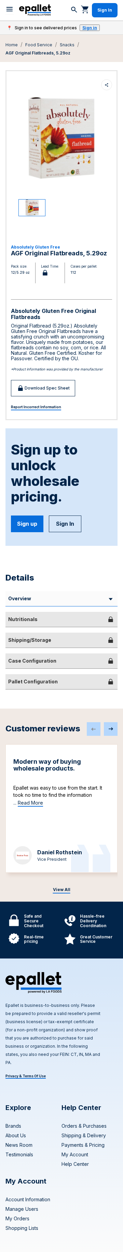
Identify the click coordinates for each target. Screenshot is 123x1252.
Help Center (75, 1164)
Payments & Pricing (83, 1145)
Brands (13, 1126)
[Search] (74, 10)
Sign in (89, 27)
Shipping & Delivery (84, 1135)
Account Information (27, 1199)
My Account (75, 1154)
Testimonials (19, 1154)
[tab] (61, 619)
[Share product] (106, 84)
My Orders (17, 1218)
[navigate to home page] (35, 10)
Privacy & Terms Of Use (25, 1076)
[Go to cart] (85, 9)
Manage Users (21, 1209)
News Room (18, 1145)
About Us (15, 1135)
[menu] (9, 10)
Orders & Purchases (84, 1126)
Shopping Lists (21, 1228)
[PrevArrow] (93, 729)
